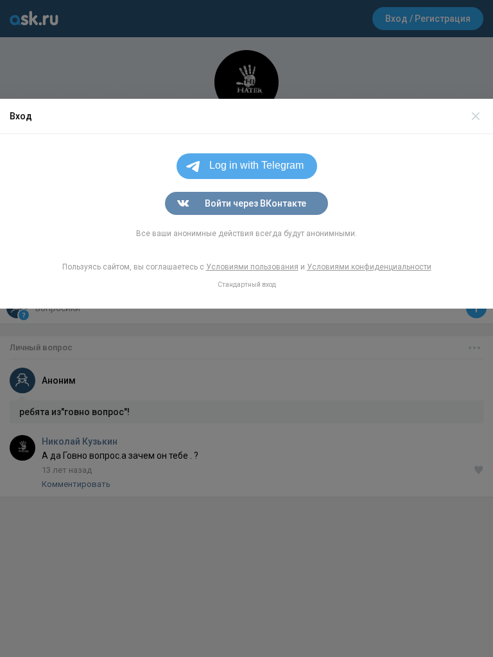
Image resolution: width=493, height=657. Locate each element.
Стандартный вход (247, 284)
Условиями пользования (252, 266)
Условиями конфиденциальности (369, 266)
